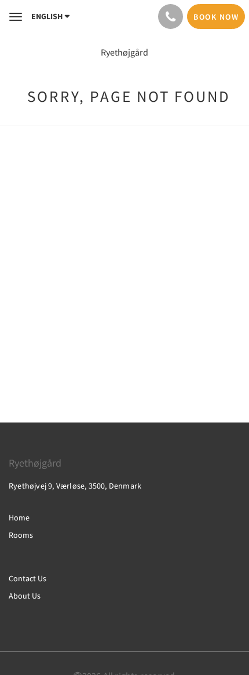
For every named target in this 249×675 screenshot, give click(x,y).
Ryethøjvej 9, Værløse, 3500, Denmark (75, 485)
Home (19, 517)
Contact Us (27, 578)
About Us (25, 595)
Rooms (21, 535)
